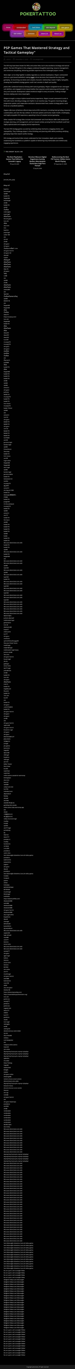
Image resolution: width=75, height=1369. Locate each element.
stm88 (5, 673)
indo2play (6, 885)
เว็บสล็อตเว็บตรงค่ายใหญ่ (10, 296)
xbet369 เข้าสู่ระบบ (9, 803)
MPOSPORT (7, 924)
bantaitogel (7, 191)
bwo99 (6, 698)
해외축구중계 (7, 1124)
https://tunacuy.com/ (10, 317)
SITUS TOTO (7, 666)
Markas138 (7, 990)
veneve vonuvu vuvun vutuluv (12, 1079)
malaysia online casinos (10, 1045)
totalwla (6, 876)
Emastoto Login (8, 730)
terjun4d (6, 1047)
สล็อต (5, 223)
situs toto (6, 225)
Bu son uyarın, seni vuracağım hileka (14, 1270)
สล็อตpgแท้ (7, 260)
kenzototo (7, 748)
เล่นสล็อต (6, 351)
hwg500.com (7, 689)
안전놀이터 (7, 741)
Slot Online (7, 1127)
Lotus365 (6, 848)
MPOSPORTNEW (8, 887)
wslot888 (6, 903)
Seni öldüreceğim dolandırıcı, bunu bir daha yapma (18, 855)
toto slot (6, 221)
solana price (7, 632)
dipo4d (6, 869)
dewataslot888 (8, 901)
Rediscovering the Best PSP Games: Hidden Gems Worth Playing (60, 159)
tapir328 (6, 568)
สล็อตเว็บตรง (7, 216)
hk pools (6, 691)
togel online (7, 460)
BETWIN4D (7, 889)
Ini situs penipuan (9, 504)
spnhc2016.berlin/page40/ (11, 641)
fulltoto (6, 958)
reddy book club (8, 787)
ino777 (6, 634)
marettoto (7, 638)
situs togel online (9, 915)
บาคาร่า (6, 684)
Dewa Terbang (8, 1063)
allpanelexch (7, 794)
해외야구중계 (7, 616)
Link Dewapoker (8, 1040)
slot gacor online (8, 1074)
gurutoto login (8, 442)
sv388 (5, 276)
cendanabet (7, 1111)
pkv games (7, 746)
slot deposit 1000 (9, 490)
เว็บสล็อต (6, 209)
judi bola (6, 392)
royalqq (6, 821)
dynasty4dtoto (8, 928)
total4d (6, 823)
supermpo (7, 771)
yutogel (6, 743)
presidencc (7, 851)
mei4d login (7, 645)
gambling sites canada (10, 805)
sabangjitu (7, 1024)
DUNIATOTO (7, 862)
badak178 (6, 196)
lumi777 (6, 1015)
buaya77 (6, 629)
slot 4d (6, 239)
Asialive (6, 1072)
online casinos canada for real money (14, 775)
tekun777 (6, 837)
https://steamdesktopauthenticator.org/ (15, 994)
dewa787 (6, 333)
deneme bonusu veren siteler (12, 1031)
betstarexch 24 (8, 479)
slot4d (5, 207)
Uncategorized (38, 59)
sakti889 (6, 784)
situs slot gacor (8, 987)
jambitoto (6, 1003)
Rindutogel (7, 894)
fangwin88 (7, 198)
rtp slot (6, 1033)
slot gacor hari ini (9, 251)
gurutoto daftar (8, 474)
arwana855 (7, 289)
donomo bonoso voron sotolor (13, 1088)
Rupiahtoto (7, 917)
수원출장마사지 (8, 814)
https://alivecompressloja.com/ (13, 992)
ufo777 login (7, 828)
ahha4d (6, 798)
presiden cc (7, 839)
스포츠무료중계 (8, 707)
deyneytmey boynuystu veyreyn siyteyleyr (16, 1051)
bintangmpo (7, 778)
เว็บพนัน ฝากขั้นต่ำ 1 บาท (11, 248)
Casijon (6, 257)
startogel (6, 921)
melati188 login (8, 648)
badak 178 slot (8, 408)
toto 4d (6, 625)
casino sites (7, 853)
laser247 (6, 782)
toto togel (6, 1022)
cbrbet (6, 883)
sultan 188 (7, 235)
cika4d (5, 1019)
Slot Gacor (7, 520)
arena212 (6, 387)
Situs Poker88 (8, 1035)
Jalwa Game (7, 739)
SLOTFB (6, 789)
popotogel (7, 214)
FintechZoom (7, 449)
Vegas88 (6, 1065)
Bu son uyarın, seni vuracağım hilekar (14, 1330)
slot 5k (6, 661)
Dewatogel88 (7, 1076)
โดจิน (5, 273)
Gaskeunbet (7, 1067)
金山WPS (6, 486)
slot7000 (6, 800)
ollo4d (5, 812)
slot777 (6, 515)
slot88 (5, 203)
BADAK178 (7, 301)
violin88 (6, 1095)
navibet (6, 481)
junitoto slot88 (8, 652)
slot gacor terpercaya (10, 1102)
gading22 (6, 664)
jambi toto (7, 999)
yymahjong (7, 830)
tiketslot (6, 1090)
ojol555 (6, 825)
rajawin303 (7, 933)
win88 (5, 1026)
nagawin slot (7, 1008)
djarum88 (6, 753)
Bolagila (6, 1070)
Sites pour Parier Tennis (10, 643)
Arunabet (6, 1061)
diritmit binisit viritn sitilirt (11, 1081)
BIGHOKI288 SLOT (9, 737)
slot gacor (6, 244)
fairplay (6, 796)
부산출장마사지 (8, 816)
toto (5, 228)
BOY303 (6, 967)
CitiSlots (6, 1038)
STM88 (6, 497)
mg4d (32, 77)
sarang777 (7, 951)
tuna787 (6, 340)
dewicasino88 (8, 627)
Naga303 (6, 750)
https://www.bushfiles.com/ (12, 899)
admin (8, 59)
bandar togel (7, 444)
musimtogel (7, 892)
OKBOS (6, 1013)
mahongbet (7, 212)
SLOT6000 (6, 438)
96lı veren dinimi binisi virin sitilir (13, 543)
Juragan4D (7, 502)
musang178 (7, 342)
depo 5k (6, 269)
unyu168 (6, 983)
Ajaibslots (6, 1058)
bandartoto (7, 844)
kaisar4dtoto (7, 926)
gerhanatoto (7, 622)
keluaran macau (8, 1086)
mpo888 (6, 937)
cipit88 (6, 193)
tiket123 (6, 835)
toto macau (7, 403)
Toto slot (6, 695)
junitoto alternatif (9, 618)
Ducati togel (7, 659)
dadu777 (6, 314)
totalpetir (6, 878)
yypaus (6, 880)
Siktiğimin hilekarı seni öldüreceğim (14, 1280)
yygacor (6, 864)
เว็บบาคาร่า (7, 360)
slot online (7, 969)
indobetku (7, 896)
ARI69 (5, 985)
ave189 (6, 440)
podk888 (6, 362)
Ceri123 (6, 417)
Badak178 (6, 394)
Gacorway (6, 451)
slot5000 (6, 1106)
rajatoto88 (7, 725)
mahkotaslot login (9, 620)
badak (5, 536)
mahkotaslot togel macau (11, 650)
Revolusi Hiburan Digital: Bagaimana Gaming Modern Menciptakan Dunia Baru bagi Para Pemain (37, 161)
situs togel (7, 467)
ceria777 (6, 940)
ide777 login (7, 668)
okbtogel (6, 755)
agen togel (7, 956)
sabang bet (7, 1029)
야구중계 (6, 846)
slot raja (6, 1092)
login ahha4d (7, 935)
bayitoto (6, 189)
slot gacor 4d (7, 253)
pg (4, 832)
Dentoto (6, 942)
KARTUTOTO (7, 860)
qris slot (6, 762)
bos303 (6, 769)
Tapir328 (6, 294)
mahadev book (8, 791)
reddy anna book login (10, 819)
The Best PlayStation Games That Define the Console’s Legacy (14, 159)
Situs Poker (7, 766)
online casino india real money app (14, 807)
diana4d (6, 255)
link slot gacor (8, 219)
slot (5, 237)
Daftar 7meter (8, 764)
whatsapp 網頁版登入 (10, 495)
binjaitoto (6, 757)
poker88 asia (7, 670)
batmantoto (7, 981)
